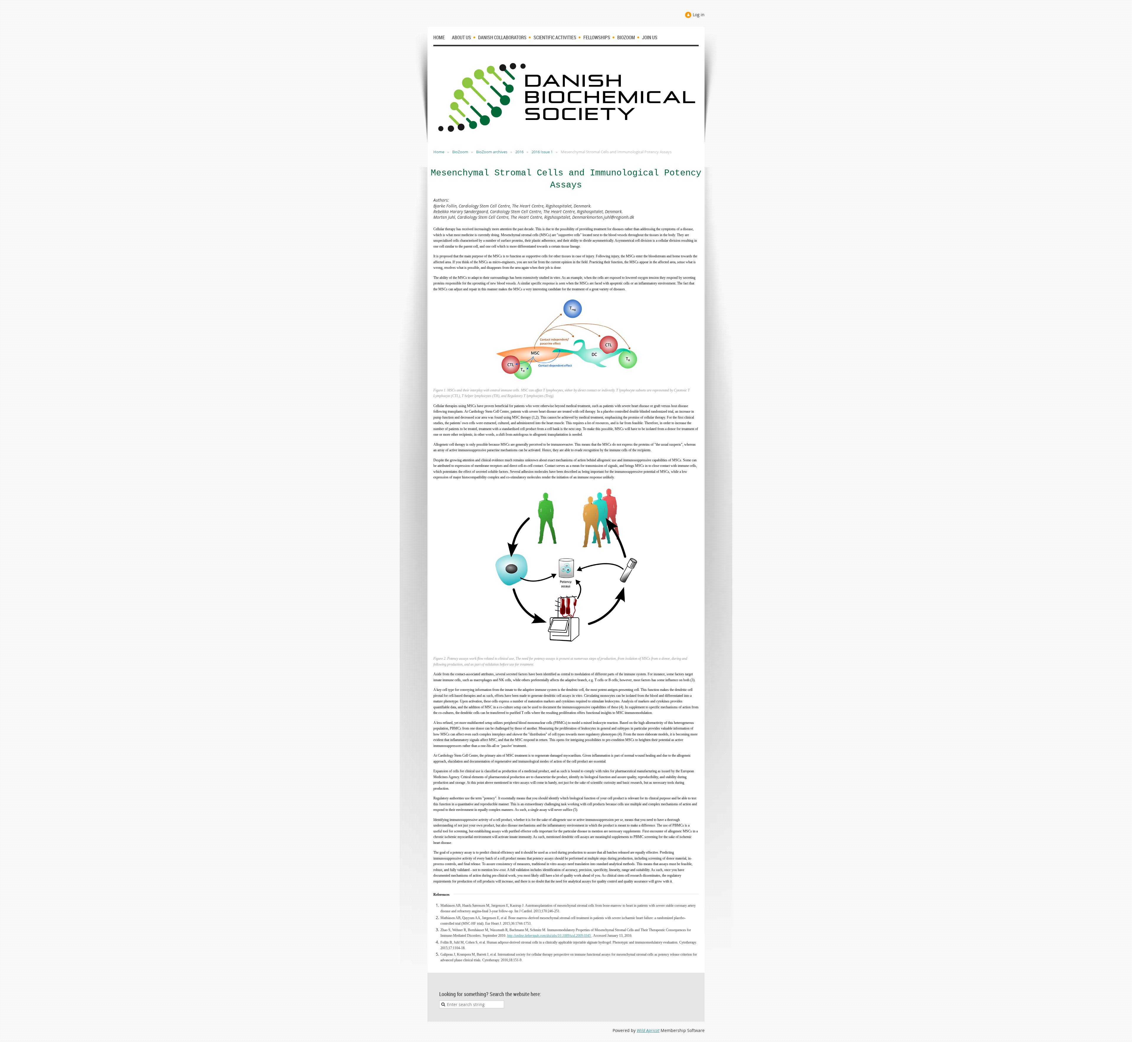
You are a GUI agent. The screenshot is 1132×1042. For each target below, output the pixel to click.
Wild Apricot (648, 1030)
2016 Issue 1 (542, 151)
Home (438, 151)
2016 (519, 151)
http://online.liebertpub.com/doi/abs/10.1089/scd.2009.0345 (549, 936)
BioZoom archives (491, 151)
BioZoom (460, 151)
